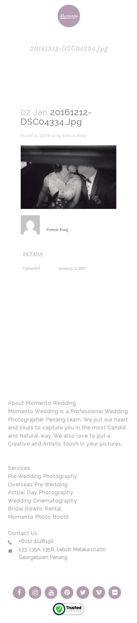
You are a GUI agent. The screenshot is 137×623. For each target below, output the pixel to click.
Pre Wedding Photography (42, 476)
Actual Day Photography (40, 492)
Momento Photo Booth (38, 517)
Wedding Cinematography (42, 501)
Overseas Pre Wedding (38, 484)
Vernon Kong (74, 135)
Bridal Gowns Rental (35, 509)
